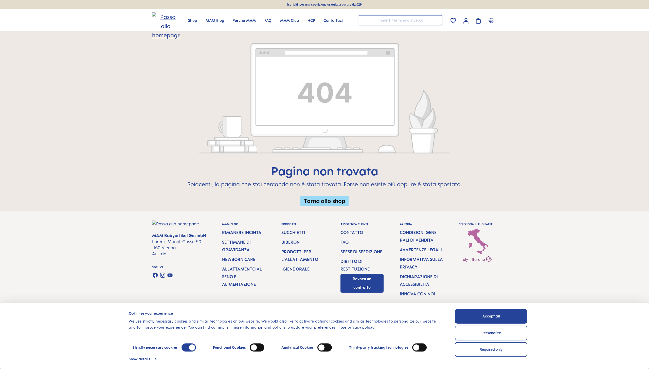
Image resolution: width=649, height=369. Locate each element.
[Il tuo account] (466, 20)
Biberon (290, 242)
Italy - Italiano (473, 259)
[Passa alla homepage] (160, 20)
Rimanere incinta (241, 232)
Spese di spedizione (361, 251)
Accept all (491, 316)
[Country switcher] (491, 20)
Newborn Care (238, 259)
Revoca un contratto (362, 283)
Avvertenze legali (421, 249)
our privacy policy (357, 327)
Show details (139, 359)
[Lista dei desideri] (453, 19)
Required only (491, 349)
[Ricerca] (437, 20)
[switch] (257, 347)
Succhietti (293, 232)
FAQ (344, 242)
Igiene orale (295, 269)
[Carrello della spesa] (478, 19)
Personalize (491, 333)
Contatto (351, 232)
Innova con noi (417, 293)
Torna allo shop (324, 200)
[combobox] (400, 20)
